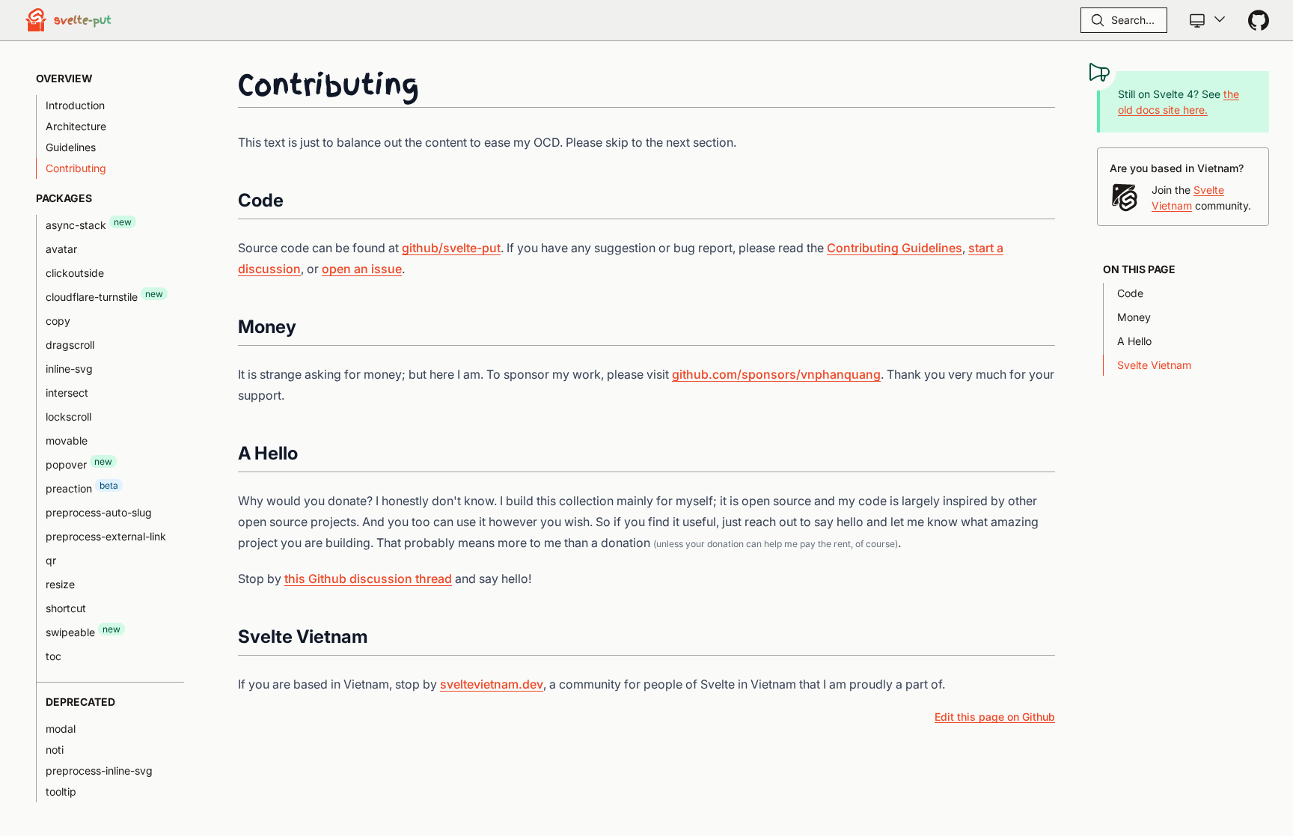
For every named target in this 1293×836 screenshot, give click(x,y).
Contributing (76, 168)
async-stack (89, 223)
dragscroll (70, 344)
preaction (82, 487)
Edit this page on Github (995, 716)
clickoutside (75, 272)
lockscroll (68, 416)
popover (79, 463)
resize (60, 584)
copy (58, 320)
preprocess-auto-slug (99, 512)
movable (67, 440)
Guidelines (71, 147)
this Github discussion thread (368, 578)
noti (55, 749)
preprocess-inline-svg (99, 770)
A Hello (1134, 341)
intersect (67, 392)
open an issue (362, 268)
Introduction (75, 105)
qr (51, 560)
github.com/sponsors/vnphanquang (776, 374)
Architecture (76, 126)
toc (53, 656)
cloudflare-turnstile (104, 295)
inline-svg (69, 368)
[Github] (1258, 20)
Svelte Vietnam (1154, 364)
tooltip (61, 791)
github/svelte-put (451, 247)
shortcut (66, 608)
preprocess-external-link (106, 536)
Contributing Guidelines (894, 247)
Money (1134, 317)
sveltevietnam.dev (491, 684)
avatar (61, 248)
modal (61, 728)
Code (1130, 293)
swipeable (83, 630)
